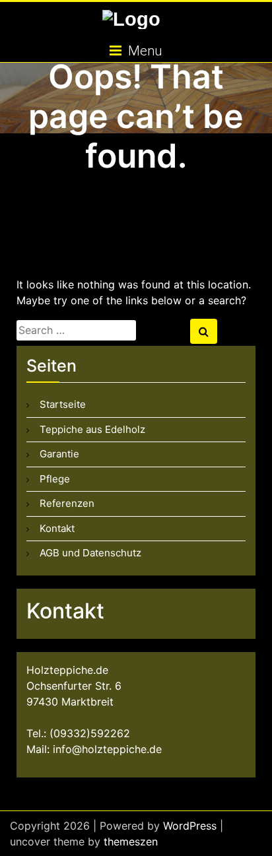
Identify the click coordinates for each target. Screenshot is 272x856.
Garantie (59, 453)
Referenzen (67, 503)
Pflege (55, 479)
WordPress (190, 825)
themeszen (131, 841)
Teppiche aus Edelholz (92, 429)
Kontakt (57, 528)
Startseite (63, 404)
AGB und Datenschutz (90, 552)
